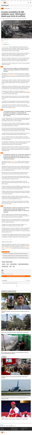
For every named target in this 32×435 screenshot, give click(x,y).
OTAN (10, 266)
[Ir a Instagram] (4, 425)
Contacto (22, 429)
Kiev (13, 266)
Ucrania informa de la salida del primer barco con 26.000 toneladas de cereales (15, 257)
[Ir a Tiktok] (8, 425)
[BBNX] (4, 432)
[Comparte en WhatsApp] (8, 44)
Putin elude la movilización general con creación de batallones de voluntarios (15, 255)
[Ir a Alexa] (13, 425)
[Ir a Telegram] (6, 425)
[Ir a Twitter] (2, 425)
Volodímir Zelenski (14, 161)
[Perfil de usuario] (30, 2)
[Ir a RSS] (15, 425)
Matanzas (27, 0)
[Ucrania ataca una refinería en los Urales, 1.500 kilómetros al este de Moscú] (16, 322)
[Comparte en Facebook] (5, 44)
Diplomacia (21, 0)
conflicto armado (13, 264)
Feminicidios (11, 0)
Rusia (8, 264)
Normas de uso (28, 280)
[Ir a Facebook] (1, 425)
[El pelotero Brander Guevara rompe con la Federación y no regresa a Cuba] (16, 408)
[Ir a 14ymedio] (6, 3)
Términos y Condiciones (14, 429)
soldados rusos (5, 266)
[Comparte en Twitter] (7, 44)
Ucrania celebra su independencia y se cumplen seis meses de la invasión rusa (15, 253)
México (18, 0)
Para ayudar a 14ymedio (7, 8)
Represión (24, 0)
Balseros (8, 0)
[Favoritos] (2, 44)
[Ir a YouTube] (11, 425)
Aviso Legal (2, 429)
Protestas (15, 0)
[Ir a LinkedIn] (9, 425)
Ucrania (3, 264)
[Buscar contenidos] (28, 2)
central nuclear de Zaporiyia (23, 264)
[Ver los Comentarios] (4, 44)
